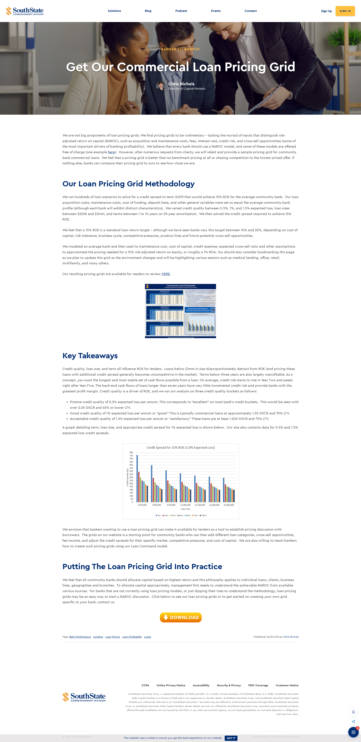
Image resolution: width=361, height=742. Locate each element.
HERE (166, 274)
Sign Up (326, 11)
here (111, 152)
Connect (251, 11)
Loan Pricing (112, 637)
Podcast (181, 11)
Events (216, 11)
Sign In (345, 11)
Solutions (114, 11)
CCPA (145, 685)
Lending (98, 637)
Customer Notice (287, 685)
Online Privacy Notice (171, 685)
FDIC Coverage (258, 685)
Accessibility (201, 685)
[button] (353, 712)
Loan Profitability (132, 637)
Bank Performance (80, 637)
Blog (148, 11)
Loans (147, 637)
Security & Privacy (229, 685)
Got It (231, 738)
